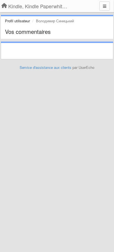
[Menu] (104, 6)
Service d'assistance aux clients (45, 67)
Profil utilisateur (17, 20)
